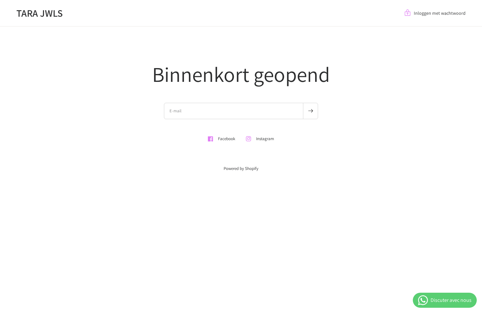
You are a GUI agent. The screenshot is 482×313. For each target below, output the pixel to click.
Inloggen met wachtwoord (440, 13)
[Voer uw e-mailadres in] (310, 111)
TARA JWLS (39, 13)
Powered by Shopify (241, 168)
